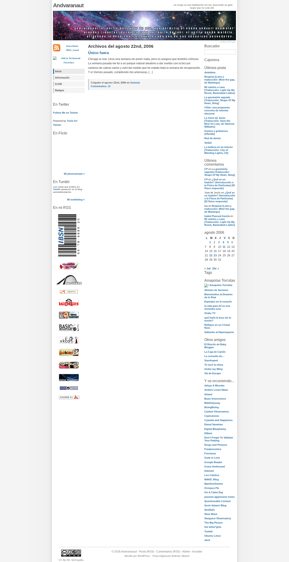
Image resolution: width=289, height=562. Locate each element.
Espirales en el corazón (218, 301)
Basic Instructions (215, 398)
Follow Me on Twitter (65, 112)
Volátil (208, 142)
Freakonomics (212, 449)
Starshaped (211, 360)
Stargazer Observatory (217, 518)
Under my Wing (213, 369)
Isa (206, 206)
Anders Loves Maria (216, 389)
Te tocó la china (213, 364)
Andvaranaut (68, 5)
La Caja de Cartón (215, 351)
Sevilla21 (209, 509)
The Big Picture (213, 522)
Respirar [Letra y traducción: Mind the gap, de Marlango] (219, 79)
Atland (208, 394)
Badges (59, 90)
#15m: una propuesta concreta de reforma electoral (217, 110)
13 (100, 86)
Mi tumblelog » (76, 199)
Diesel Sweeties (213, 424)
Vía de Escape (212, 373)
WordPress (144, 556)
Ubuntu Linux (212, 535)
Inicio (58, 71)
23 (215, 255)
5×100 (58, 84)
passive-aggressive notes (219, 496)
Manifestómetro (213, 483)
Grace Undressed (214, 466)
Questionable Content (217, 501)
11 (224, 246)
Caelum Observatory (216, 411)
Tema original (159, 556)
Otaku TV (209, 313)
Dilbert (208, 433)
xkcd (207, 540)
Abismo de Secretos (216, 290)
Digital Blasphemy (215, 429)
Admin (186, 551)
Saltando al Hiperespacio (219, 332)
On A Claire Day (213, 492)
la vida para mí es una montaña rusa (217, 307)
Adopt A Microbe (214, 385)
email (76, 50)
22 (210, 255)
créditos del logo (227, 42)
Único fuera (98, 53)
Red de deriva (212, 138)
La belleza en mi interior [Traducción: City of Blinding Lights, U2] (218, 150)
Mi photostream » (74, 173)
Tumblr (57, 189)
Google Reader (213, 462)
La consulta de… (214, 356)
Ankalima (209, 72)
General (135, 82)
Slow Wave (210, 514)
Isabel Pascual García (217, 216)
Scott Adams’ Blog (215, 505)
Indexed (209, 470)
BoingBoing (211, 407)
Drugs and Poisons (215, 444)
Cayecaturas (211, 415)
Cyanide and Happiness (218, 420)
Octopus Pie (211, 488)
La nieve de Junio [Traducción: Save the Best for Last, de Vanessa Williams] (219, 122)
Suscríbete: (72, 46)
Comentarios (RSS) (168, 551)
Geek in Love (212, 457)
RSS (68, 50)
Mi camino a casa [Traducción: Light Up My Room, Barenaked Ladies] (219, 90)
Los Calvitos (211, 475)
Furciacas (210, 453)
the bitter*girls (212, 527)
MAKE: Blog (211, 479)
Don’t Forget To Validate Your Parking (218, 439)
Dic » (215, 268)
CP (206, 169)
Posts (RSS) (146, 551)
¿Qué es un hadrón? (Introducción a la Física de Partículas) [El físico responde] (219, 184)
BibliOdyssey (212, 403)
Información (62, 77)
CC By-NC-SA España (71, 560)
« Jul (207, 268)
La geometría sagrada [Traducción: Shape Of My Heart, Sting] (219, 100)
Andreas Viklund (180, 556)
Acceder (197, 551)
